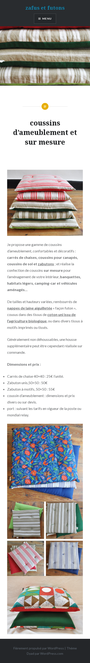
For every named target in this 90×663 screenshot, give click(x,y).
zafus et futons (45, 7)
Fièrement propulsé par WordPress (38, 648)
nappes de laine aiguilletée (29, 308)
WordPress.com (51, 653)
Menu (47, 18)
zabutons (46, 264)
